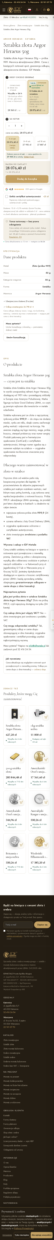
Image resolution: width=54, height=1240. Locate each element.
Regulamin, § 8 (15, 237)
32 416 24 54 (9, 1012)
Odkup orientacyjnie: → (20, 306)
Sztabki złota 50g (41, 25)
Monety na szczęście (12, 1093)
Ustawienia (7, 1235)
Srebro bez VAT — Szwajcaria (16, 1065)
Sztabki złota (8, 1044)
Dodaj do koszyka (27, 179)
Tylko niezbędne (22, 1235)
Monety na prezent (11, 1076)
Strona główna (9, 25)
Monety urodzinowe (11, 1102)
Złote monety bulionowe (13, 1048)
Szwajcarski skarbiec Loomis (15, 1145)
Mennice (7, 1171)
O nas (5, 1162)
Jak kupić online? (10, 1136)
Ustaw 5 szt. (29, 157)
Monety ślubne (9, 1098)
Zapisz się (42, 924)
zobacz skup (40, 669)
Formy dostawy (9, 1119)
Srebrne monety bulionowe (14, 1061)
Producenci (8, 1175)
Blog (5, 1179)
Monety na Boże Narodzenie (15, 1085)
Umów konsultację (15, 337)
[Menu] (4, 10)
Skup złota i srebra (11, 1132)
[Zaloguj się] (37, 10)
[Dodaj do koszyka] (21, 717)
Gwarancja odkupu (11, 1128)
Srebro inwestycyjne (11, 1053)
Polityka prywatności (11, 1197)
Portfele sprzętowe (11, 1188)
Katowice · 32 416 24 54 (15, 2)
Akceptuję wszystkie (41, 1235)
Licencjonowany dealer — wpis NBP (18, 1141)
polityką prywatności (14, 936)
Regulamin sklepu (10, 1192)
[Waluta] (29, 9)
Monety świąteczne (11, 1089)
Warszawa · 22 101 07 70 (41, 2)
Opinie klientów (9, 1167)
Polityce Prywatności (24, 1228)
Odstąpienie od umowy (13, 1149)
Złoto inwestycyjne (24, 25)
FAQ (5, 1184)
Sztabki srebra (9, 1057)
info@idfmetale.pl (37, 645)
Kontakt (6, 1115)
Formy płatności (10, 1124)
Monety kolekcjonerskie (13, 1081)
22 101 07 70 (9, 1027)
